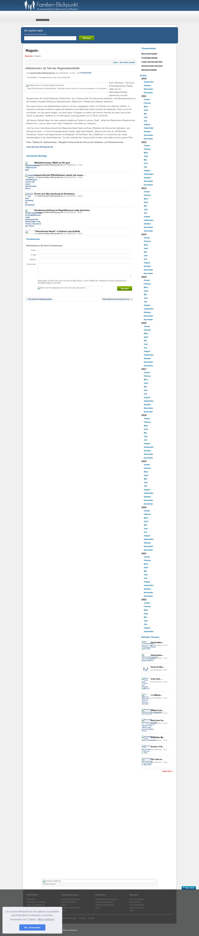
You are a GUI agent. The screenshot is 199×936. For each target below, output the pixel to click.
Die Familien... (157, 642)
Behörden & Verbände (36, 902)
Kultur (63, 905)
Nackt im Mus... (157, 667)
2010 (143, 78)
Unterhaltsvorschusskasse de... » (117, 299)
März (146, 107)
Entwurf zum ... (157, 710)
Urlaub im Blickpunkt (104, 902)
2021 (143, 553)
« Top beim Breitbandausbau (39, 299)
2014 (143, 234)
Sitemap (82, 918)
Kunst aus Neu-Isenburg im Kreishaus (54, 193)
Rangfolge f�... (157, 737)
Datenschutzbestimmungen (66, 918)
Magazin (134, 894)
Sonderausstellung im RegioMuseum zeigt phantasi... (62, 210)
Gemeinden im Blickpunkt (106, 899)
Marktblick (32, 894)
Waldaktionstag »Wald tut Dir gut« (52, 162)
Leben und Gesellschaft (61, 77)
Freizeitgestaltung (44, 77)
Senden (125, 288)
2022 (143, 599)
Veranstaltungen (70, 894)
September (149, 82)
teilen (115, 62)
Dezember (148, 93)
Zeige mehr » (167, 771)
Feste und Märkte (68, 902)
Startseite (29, 56)
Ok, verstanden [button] (32, 927)
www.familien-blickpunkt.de (39, 147)
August (147, 124)
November (148, 89)
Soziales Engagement (70, 908)
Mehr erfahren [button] (46, 919)
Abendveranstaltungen (70, 899)
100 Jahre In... (157, 759)
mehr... (64, 910)
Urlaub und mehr (137, 908)
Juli (145, 121)
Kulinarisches (135, 902)
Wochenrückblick (149, 70)
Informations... (157, 655)
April (146, 110)
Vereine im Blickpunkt (104, 905)
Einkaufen (31, 899)
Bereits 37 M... (157, 747)
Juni (146, 117)
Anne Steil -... (156, 679)
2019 (143, 461)
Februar (147, 103)
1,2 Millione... (156, 695)
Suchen (87, 38)
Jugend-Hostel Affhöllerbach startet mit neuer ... (60, 175)
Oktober (147, 85)
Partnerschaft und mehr (152, 66)
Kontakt (91, 918)
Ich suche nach (35, 32)
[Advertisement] (157, 826)
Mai (145, 114)
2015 (143, 277)
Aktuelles (100, 894)
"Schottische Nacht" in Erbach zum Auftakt (57, 231)
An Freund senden (127, 62)
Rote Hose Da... (157, 720)
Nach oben (189, 888)
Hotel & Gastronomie (35, 905)
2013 (143, 188)
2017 (143, 369)
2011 (143, 96)
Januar (147, 99)
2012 (143, 142)
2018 (143, 415)
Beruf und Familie (149, 54)
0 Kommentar (85, 73)
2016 (143, 323)
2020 (143, 507)
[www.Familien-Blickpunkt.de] (56, 10)
